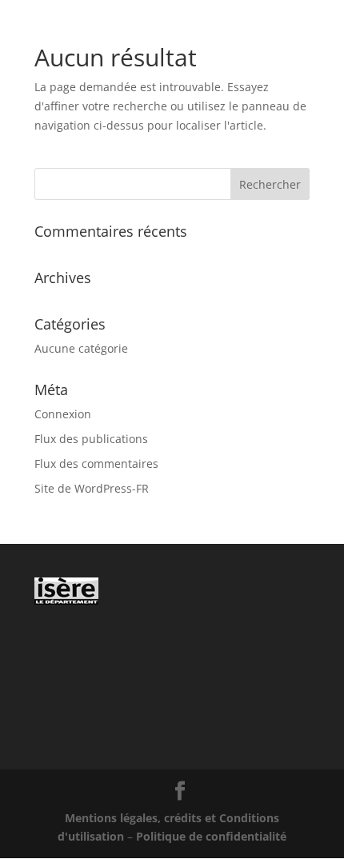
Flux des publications (91, 438)
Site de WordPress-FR (91, 488)
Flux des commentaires (96, 463)
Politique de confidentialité (211, 836)
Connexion (62, 414)
